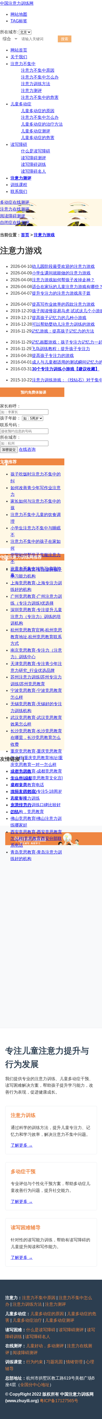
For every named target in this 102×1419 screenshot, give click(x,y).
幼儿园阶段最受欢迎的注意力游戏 (63, 266)
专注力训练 (20, 778)
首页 (25, 235)
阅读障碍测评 (12, 216)
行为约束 (34, 1362)
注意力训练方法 (35, 83)
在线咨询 (27, 449)
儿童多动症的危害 (37, 137)
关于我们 (18, 57)
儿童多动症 (20, 104)
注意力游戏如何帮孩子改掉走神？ (63, 280)
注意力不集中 (23, 64)
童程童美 (18, 785)
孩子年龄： (10, 418)
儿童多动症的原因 (37, 111)
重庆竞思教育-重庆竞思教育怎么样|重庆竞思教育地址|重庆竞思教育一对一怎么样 (36, 758)
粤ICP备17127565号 (59, 1400)
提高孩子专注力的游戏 (53, 355)
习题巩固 (54, 1362)
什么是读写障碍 (35, 151)
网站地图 (18, 14)
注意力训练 (20, 771)
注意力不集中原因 (37, 70)
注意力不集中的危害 (40, 97)
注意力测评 (31, 90)
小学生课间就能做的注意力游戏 (61, 273)
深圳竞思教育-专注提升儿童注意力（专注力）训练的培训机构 (36, 616)
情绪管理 (74, 1362)
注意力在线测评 (14, 209)
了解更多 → (22, 1145)
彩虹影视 (18, 798)
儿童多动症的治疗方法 (42, 124)
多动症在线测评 (14, 202)
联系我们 (18, 191)
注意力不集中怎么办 (40, 77)
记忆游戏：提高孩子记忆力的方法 (62, 331)
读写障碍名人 (33, 171)
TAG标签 (18, 21)
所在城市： (10, 437)
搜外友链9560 (23, 791)
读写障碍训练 (33, 164)
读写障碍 (18, 144)
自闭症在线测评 (14, 222)
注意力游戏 (44, 235)
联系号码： (10, 425)
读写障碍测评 (33, 158)
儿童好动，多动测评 (45, 1346)
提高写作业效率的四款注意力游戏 (63, 304)
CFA (14, 812)
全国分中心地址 (34, 1384)
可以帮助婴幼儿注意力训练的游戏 (63, 324)
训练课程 (18, 184)
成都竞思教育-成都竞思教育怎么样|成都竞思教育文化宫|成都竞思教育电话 (36, 778)
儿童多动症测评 (35, 131)
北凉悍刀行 (20, 805)
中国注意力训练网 (16, 3)
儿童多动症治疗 (27, 1320)
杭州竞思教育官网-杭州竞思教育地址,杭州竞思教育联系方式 (36, 637)
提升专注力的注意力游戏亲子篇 (61, 293)
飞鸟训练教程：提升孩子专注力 (60, 348)
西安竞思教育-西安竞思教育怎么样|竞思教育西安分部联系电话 (36, 839)
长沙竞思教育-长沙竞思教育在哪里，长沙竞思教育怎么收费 (36, 738)
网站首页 (18, 50)
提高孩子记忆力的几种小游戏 (59, 317)
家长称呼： (10, 406)
